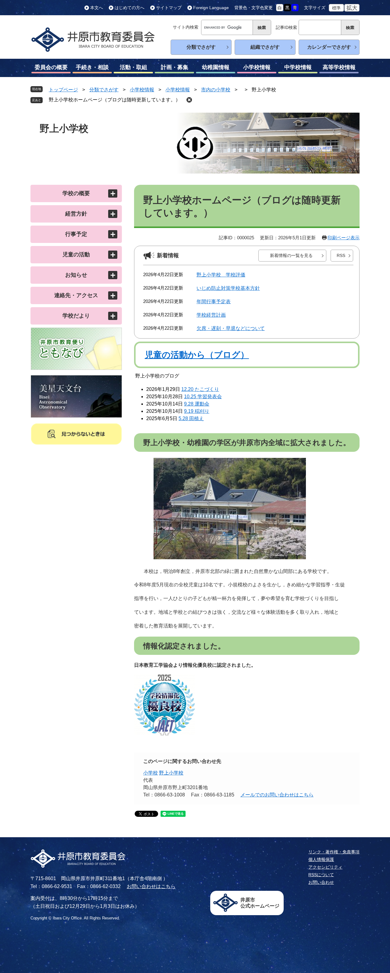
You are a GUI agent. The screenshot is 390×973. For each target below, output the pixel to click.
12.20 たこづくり (200, 389)
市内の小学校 (215, 89)
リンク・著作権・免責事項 (334, 851)
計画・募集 (174, 67)
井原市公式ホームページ (259, 902)
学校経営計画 (211, 315)
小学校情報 (257, 67)
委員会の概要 (51, 67)
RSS (341, 255)
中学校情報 (298, 67)
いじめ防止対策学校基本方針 (228, 288)
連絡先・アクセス (76, 295)
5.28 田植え (191, 418)
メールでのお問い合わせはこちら (277, 794)
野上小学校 (171, 772)
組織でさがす (265, 47)
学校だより (76, 316)
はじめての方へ (129, 7)
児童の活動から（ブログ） (197, 355)
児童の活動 (76, 254)
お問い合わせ (321, 882)
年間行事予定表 (214, 301)
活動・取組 (133, 67)
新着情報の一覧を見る (291, 255)
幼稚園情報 (215, 67)
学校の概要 (76, 193)
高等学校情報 (339, 67)
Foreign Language (211, 7)
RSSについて (321, 874)
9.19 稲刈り (196, 411)
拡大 (351, 8)
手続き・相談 (92, 67)
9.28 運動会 (196, 403)
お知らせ (76, 275)
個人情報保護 (321, 859)
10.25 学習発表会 (203, 396)
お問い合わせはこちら (151, 886)
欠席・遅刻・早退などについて (231, 328)
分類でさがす (201, 47)
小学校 (150, 772)
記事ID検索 (286, 27)
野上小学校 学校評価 (221, 274)
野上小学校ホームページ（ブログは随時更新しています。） (114, 99)
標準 (336, 7)
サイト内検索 (185, 27)
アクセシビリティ (325, 867)
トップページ (63, 89)
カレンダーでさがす (329, 47)
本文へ (96, 7)
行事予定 (76, 234)
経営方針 (76, 214)
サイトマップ (169, 7)
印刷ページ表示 (344, 237)
